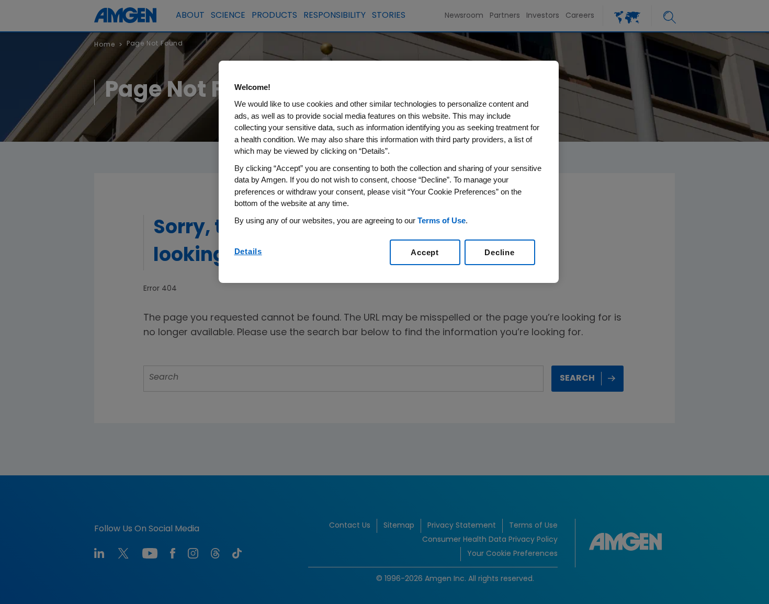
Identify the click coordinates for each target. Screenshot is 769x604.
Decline (499, 252)
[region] (389, 172)
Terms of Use (441, 220)
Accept (425, 252)
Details (248, 251)
